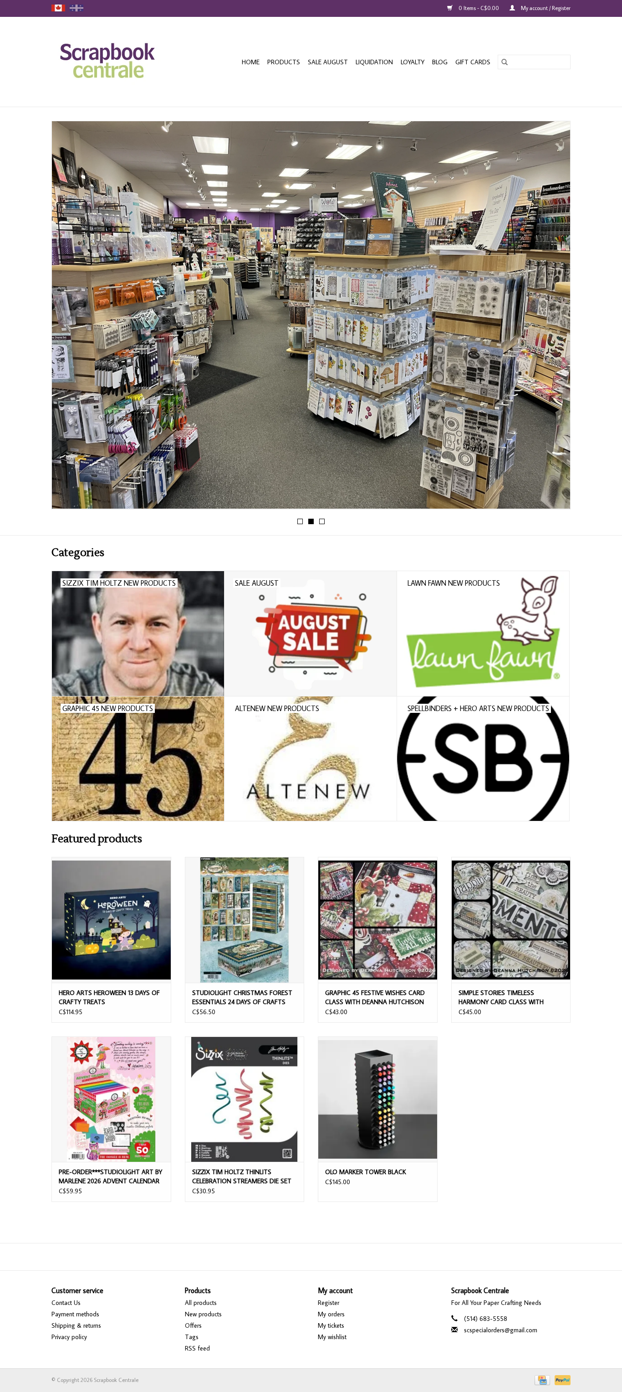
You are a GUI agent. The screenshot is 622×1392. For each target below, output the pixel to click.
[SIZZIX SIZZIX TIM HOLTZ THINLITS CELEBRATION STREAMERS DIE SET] (245, 1099)
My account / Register (545, 8)
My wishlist (332, 1337)
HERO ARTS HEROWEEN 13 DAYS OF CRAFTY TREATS (109, 997)
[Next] (552, 317)
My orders (331, 1314)
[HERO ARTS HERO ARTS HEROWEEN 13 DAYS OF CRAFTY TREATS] (111, 919)
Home (251, 62)
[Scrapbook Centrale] (116, 62)
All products (201, 1303)
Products (283, 62)
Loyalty (412, 62)
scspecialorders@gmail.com (500, 1330)
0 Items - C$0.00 (478, 8)
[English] (58, 8)
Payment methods (75, 1314)
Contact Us (66, 1303)
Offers (193, 1325)
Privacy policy (69, 1337)
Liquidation (374, 62)
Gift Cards (472, 62)
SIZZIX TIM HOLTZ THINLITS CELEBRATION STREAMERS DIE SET (241, 1176)
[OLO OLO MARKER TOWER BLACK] (378, 1099)
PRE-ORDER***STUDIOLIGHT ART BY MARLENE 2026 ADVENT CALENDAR (110, 1176)
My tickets (331, 1325)
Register (328, 1303)
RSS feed (197, 1348)
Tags (192, 1337)
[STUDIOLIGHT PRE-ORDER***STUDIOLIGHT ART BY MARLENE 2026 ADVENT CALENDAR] (111, 1099)
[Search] (504, 62)
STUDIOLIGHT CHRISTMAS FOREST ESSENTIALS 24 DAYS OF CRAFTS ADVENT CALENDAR (242, 997)
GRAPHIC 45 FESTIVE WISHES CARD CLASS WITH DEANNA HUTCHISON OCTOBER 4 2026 (375, 997)
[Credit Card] (541, 1379)
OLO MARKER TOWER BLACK (365, 1172)
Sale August (328, 62)
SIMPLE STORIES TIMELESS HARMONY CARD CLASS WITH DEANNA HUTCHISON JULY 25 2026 (508, 997)
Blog (440, 62)
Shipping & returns (76, 1325)
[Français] (76, 8)
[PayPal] (561, 1379)
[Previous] (69, 317)
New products (203, 1314)
